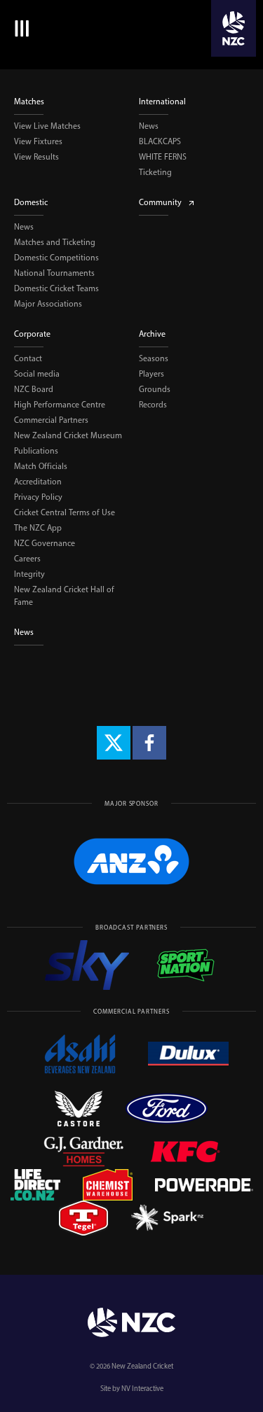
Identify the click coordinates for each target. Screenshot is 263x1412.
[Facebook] (149, 743)
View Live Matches (47, 126)
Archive (152, 334)
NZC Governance (44, 543)
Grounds (154, 389)
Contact (28, 358)
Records (153, 405)
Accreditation (38, 482)
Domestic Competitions (56, 258)
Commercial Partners (51, 420)
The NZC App (38, 528)
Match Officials (40, 466)
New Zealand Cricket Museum (68, 435)
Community (160, 202)
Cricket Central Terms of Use (64, 512)
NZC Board (33, 389)
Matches (29, 101)
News (149, 126)
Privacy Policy (38, 497)
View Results (36, 157)
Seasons (153, 358)
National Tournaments (54, 273)
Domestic (31, 202)
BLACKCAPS (160, 141)
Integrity (29, 574)
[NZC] (233, 28)
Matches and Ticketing (54, 242)
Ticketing (155, 172)
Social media (37, 374)
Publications (36, 451)
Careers (27, 559)
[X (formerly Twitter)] (113, 743)
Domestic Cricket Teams (56, 288)
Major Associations (48, 304)
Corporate (32, 334)
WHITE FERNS (163, 157)
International (162, 101)
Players (151, 374)
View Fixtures (38, 141)
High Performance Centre (59, 405)
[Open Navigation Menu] (19, 28)
